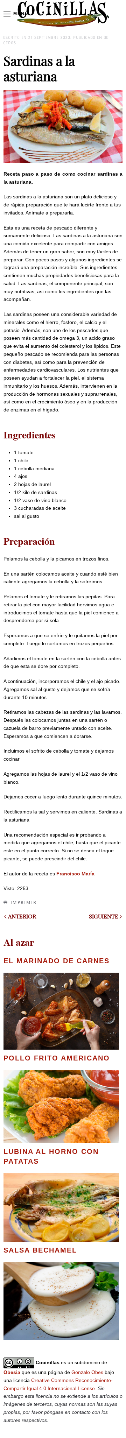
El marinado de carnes (57, 961)
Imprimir (23, 902)
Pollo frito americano (57, 1058)
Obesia (12, 1372)
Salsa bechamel (40, 1250)
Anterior (22, 916)
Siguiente (103, 916)
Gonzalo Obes (87, 1372)
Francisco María (75, 873)
